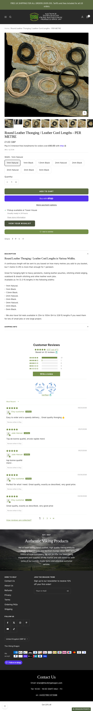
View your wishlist (20, 223)
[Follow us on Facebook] (8, 623)
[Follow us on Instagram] (20, 623)
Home (7, 28)
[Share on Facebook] (12, 239)
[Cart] (87, 17)
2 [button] (43, 518)
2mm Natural (61, 163)
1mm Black (28, 163)
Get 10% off (46, 705)
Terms (7, 600)
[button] (34, 357)
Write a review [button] (46, 374)
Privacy (8, 595)
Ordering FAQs (11, 604)
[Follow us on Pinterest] (26, 623)
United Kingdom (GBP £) (16, 639)
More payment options (46, 205)
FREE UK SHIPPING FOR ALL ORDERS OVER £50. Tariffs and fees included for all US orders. (47, 4)
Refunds (8, 590)
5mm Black (44, 170)
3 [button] (47, 518)
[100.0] (39, 387)
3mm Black (29, 170)
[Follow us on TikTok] (14, 629)
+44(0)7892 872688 (48, 695)
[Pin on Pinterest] (15, 239)
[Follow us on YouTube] (8, 629)
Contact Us (10, 581)
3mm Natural (13, 170)
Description (10, 254)
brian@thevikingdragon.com (49, 683)
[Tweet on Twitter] (19, 239)
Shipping (8, 609)
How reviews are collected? (19, 520)
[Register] (68, 591)
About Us (9, 585)
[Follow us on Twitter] (14, 623)
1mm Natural (12, 163)
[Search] (10, 17)
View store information (16, 217)
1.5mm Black (44, 163)
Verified (45, 395)
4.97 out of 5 (52, 349)
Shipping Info (11, 327)
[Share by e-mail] (23, 239)
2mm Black (77, 163)
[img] (12, 408)
